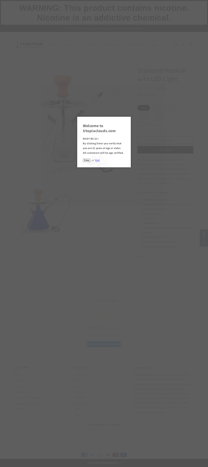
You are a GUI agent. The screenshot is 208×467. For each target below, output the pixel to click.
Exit (97, 160)
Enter (86, 160)
